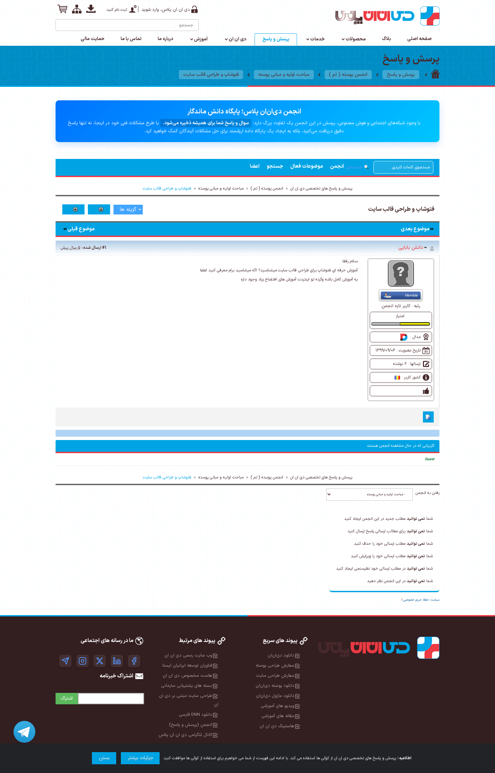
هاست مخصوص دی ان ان (187, 675)
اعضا (255, 166)
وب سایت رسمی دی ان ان (188, 655)
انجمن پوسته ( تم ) (348, 74)
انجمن (337, 166)
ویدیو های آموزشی (277, 706)
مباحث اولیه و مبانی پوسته (283, 74)
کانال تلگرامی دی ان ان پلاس (185, 735)
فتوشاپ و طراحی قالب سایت (211, 74)
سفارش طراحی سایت (275, 675)
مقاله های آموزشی (277, 716)
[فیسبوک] (134, 661)
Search (61, 22)
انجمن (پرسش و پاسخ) (190, 724)
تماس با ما (131, 38)
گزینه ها (128, 209)
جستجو (275, 166)
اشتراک (66, 698)
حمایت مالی (92, 38)
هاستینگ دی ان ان (277, 726)
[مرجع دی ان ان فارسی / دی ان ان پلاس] (435, 74)
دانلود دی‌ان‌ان (281, 655)
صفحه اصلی (419, 38)
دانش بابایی (410, 247)
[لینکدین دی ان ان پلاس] (117, 661)
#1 (104, 248)
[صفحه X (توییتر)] (100, 661)
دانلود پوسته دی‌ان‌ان (275, 685)
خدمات (317, 39)
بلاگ (386, 38)
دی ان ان (237, 39)
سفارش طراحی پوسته (275, 665)
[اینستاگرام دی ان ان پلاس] (82, 661)
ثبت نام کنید (116, 10)
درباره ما (165, 38)
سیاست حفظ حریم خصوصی (421, 600)
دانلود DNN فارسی (195, 714)
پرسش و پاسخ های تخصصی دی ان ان (321, 189)
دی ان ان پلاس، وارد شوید (165, 9)
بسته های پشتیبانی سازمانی (186, 685)
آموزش (201, 39)
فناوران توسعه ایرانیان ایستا (187, 665)
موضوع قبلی (81, 229)
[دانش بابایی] (401, 273)
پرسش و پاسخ (275, 39)
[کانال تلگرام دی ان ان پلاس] (65, 661)
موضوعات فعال (306, 166)
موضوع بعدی (415, 229)
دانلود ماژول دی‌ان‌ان (275, 696)
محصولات (355, 39)
